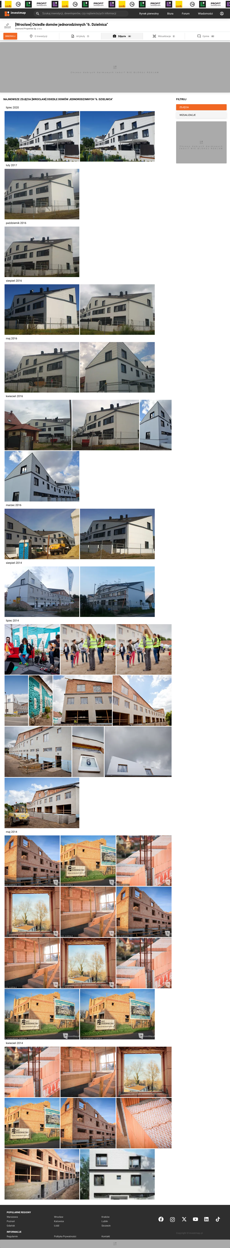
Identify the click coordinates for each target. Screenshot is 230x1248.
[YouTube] (195, 1220)
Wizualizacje (164, 36)
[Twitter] (184, 1220)
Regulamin (12, 1236)
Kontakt (106, 1236)
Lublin (105, 1221)
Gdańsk (11, 1225)
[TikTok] (217, 1220)
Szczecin (106, 1225)
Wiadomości (205, 13)
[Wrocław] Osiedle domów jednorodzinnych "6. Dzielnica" (61, 24)
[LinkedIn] (206, 1220)
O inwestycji (41, 36)
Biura (170, 13)
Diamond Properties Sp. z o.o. (28, 28)
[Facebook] (160, 1220)
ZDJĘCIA (184, 107)
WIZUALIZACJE (187, 115)
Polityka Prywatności (65, 1236)
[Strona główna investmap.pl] (15, 13)
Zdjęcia (122, 36)
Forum (186, 13)
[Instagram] (172, 1220)
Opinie (206, 36)
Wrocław (58, 1217)
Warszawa (12, 1217)
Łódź (56, 1225)
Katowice (59, 1221)
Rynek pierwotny (149, 13)
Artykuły (80, 36)
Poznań (11, 1221)
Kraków (106, 1217)
